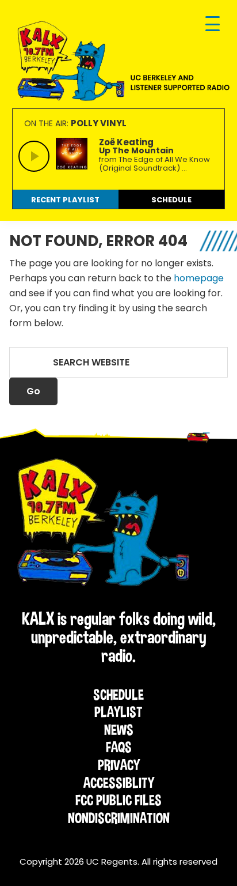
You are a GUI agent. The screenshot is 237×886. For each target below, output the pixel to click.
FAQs (119, 747)
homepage (199, 278)
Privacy (119, 765)
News (118, 729)
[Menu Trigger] (212, 24)
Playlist (118, 712)
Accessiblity (118, 782)
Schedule (118, 694)
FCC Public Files (118, 800)
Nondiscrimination (119, 818)
